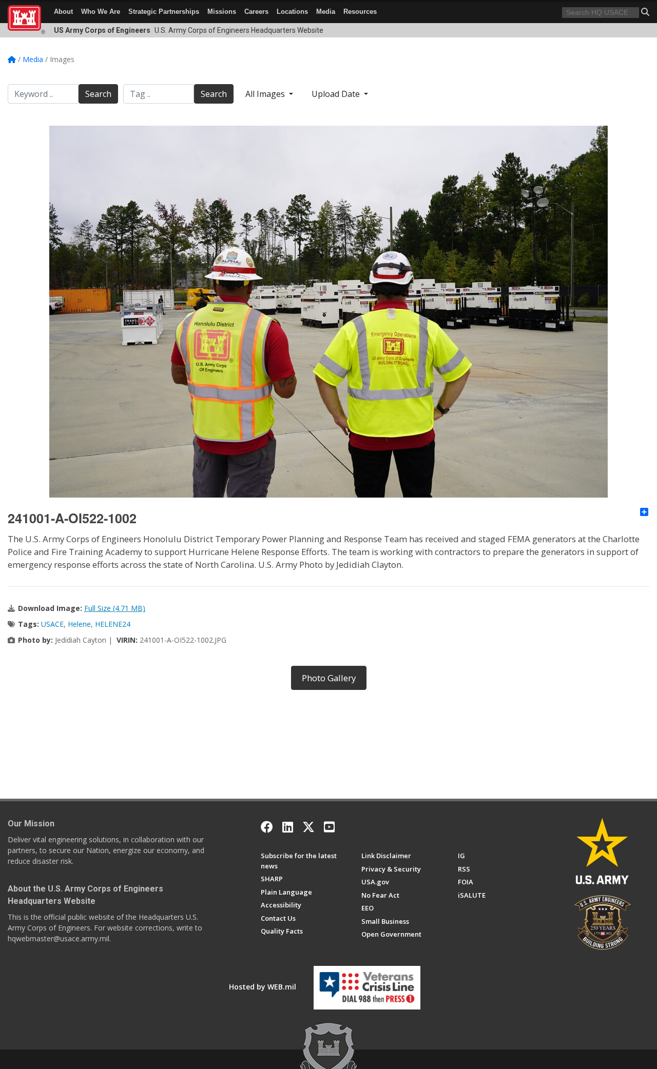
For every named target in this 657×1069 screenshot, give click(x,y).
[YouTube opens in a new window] (329, 827)
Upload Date (337, 94)
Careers (256, 11)
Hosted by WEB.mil (262, 987)
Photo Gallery (329, 678)
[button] (645, 12)
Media (325, 11)
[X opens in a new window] (308, 827)
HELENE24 (112, 624)
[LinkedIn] (287, 827)
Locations (292, 11)
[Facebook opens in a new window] (267, 827)
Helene (79, 624)
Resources (360, 11)
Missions (221, 11)
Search (98, 94)
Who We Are (100, 11)
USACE (52, 624)
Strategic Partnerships (163, 11)
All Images (266, 94)
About (63, 11)
